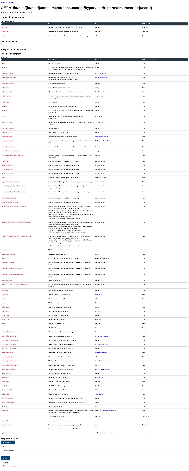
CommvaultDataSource (102, 369)
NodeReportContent (101, 136)
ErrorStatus (98, 116)
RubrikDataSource (101, 352)
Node (97, 303)
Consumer (98, 294)
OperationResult (108, 433)
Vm (96, 328)
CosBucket (98, 386)
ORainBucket (99, 394)
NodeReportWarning (109, 410)
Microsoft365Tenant (101, 336)
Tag (104, 177)
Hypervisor (98, 319)
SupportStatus (99, 122)
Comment (106, 258)
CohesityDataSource (101, 361)
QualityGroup (99, 96)
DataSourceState (100, 92)
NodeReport (4, 57)
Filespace (98, 311)
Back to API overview (7, 2)
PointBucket (99, 377)
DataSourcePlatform (101, 77)
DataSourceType (100, 73)
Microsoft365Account (101, 344)
